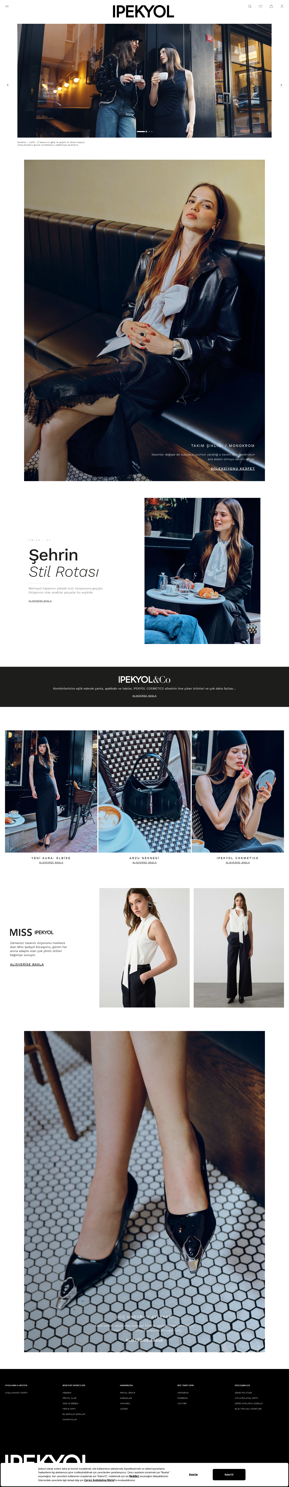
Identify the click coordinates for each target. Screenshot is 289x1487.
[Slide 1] (137, 131)
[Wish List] (261, 6)
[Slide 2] (139, 131)
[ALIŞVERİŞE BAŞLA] (202, 571)
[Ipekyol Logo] (144, 11)
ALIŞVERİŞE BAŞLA (40, 601)
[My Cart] (271, 6)
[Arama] (250, 6)
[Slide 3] (145, 131)
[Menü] (7, 6)
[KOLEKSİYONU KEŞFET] (144, 320)
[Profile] (282, 6)
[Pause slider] (151, 131)
